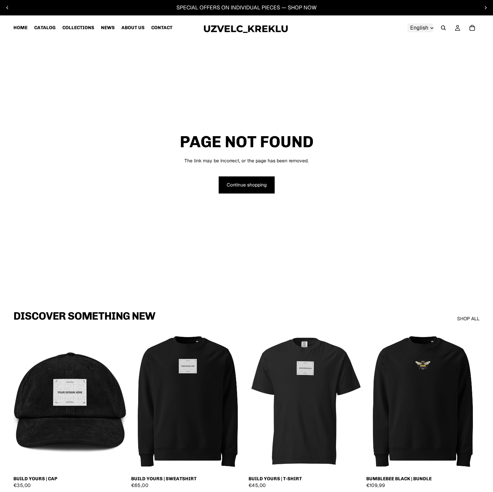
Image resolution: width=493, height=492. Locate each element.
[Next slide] (485, 7)
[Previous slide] (7, 7)
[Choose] (117, 462)
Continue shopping (247, 185)
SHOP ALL (468, 319)
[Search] (443, 27)
